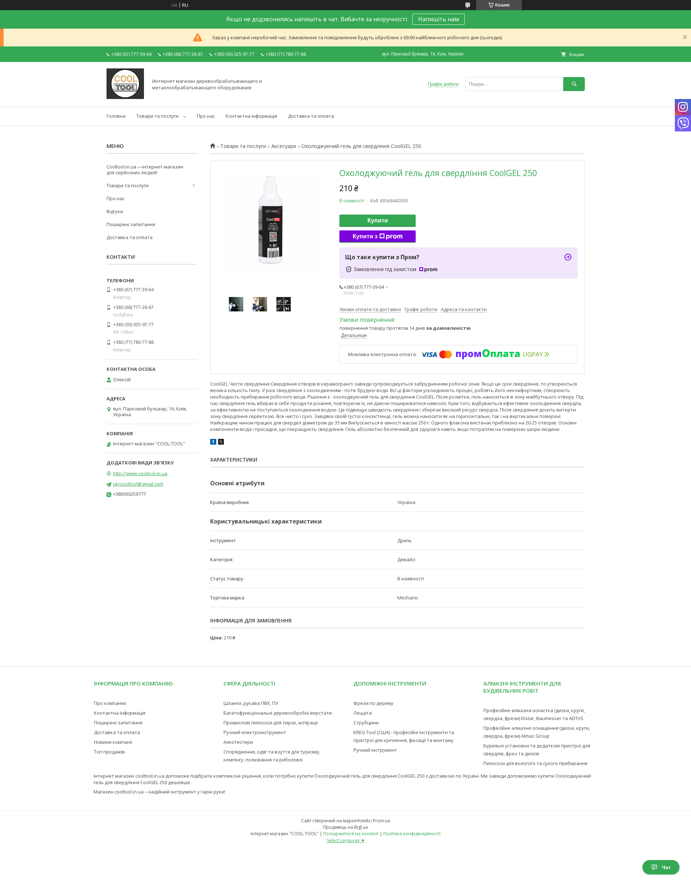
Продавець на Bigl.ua (345, 827)
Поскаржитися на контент (351, 834)
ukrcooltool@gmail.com (138, 484)
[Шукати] (574, 84)
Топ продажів (109, 751)
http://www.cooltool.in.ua (140, 473)
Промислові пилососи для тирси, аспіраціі (270, 722)
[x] (221, 443)
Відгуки (115, 211)
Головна (116, 116)
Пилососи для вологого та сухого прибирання (535, 763)
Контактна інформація (251, 116)
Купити (377, 220)
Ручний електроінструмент (254, 732)
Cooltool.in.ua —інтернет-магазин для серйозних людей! (145, 169)
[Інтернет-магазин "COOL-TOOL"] (125, 97)
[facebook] (213, 443)
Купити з (365, 236)
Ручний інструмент (375, 750)
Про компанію (110, 703)
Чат (666, 867)
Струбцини (366, 722)
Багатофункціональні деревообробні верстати (277, 713)
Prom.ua (381, 821)
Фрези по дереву (373, 703)
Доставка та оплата (311, 116)
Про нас (206, 116)
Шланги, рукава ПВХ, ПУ (250, 703)
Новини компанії (113, 742)
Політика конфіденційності (412, 834)
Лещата (362, 713)
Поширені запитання (131, 224)
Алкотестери (238, 742)
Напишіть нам (438, 19)
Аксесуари (283, 146)
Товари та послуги (157, 116)
